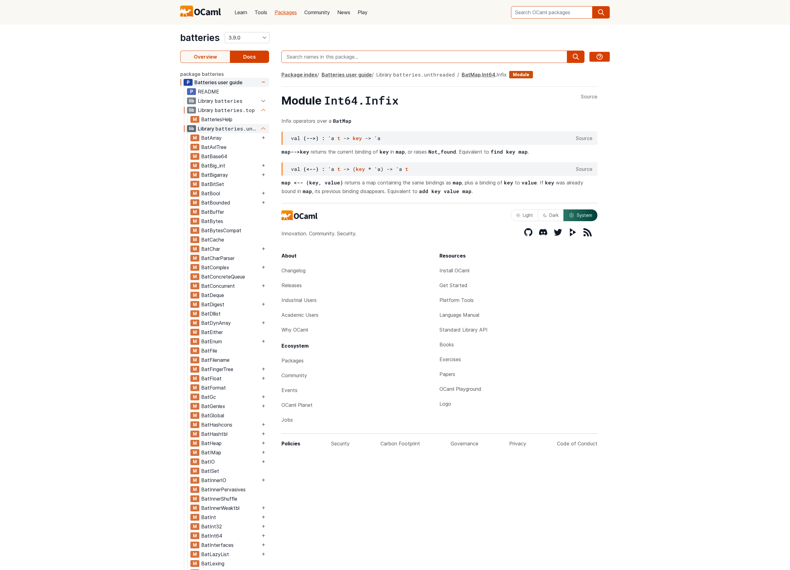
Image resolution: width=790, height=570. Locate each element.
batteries (200, 37)
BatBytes (212, 221)
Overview (205, 57)
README (208, 92)
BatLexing (212, 563)
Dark (554, 215)
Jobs (287, 420)
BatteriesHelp (216, 119)
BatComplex (215, 267)
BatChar (210, 249)
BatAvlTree (214, 147)
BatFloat (211, 378)
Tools (261, 12)
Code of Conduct (577, 443)
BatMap (471, 75)
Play (363, 12)
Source (589, 97)
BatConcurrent (218, 286)
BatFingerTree (217, 369)
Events (289, 390)
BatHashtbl (214, 434)
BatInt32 (211, 526)
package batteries (202, 74)
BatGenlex (213, 406)
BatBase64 (214, 156)
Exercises (450, 359)
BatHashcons (216, 425)
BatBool (210, 193)
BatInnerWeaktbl (220, 508)
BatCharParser (218, 258)
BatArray (211, 138)
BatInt (208, 517)
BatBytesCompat (221, 230)
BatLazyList (215, 554)
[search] (601, 12)
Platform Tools (456, 300)
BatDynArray (216, 323)
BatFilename (215, 360)
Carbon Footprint (400, 443)
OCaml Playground (460, 389)
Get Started (453, 285)
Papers (447, 374)
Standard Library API (463, 330)
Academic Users (299, 315)
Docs (249, 57)
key (357, 138)
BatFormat (213, 388)
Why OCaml (294, 330)
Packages (286, 12)
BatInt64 (211, 536)
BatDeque (212, 295)
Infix (502, 75)
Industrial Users (299, 300)
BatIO (208, 462)
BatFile (209, 351)
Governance (464, 443)
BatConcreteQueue (223, 277)
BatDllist (211, 314)
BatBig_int (213, 166)
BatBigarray (214, 175)
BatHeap (211, 443)
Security (340, 443)
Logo (445, 404)
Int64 (488, 75)
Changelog (293, 270)
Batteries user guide (218, 82)
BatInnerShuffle (219, 499)
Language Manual (459, 315)
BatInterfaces (217, 545)
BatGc (208, 397)
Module (521, 74)
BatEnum (211, 341)
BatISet (210, 471)
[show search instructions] (599, 57)
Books (446, 344)
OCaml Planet (297, 405)
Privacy (517, 443)
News (343, 12)
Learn (241, 12)
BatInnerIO (213, 480)
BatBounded (215, 203)
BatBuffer (212, 212)
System (584, 215)
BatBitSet (212, 184)
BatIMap (211, 452)
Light (528, 215)
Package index (299, 75)
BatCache (212, 240)
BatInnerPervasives (223, 489)
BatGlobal (212, 415)
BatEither (212, 332)
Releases (291, 285)
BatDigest (212, 304)
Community (317, 12)
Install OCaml (454, 270)
